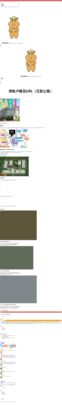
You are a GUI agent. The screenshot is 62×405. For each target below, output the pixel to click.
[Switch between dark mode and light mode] (1, 44)
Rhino (0, 245)
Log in (2, 327)
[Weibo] (2, 13)
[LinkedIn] (2, 339)
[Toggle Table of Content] (7, 123)
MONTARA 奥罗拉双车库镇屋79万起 (4, 241)
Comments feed (4, 328)
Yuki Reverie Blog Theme (8, 401)
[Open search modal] (0, 45)
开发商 (4, 320)
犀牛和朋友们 (5, 43)
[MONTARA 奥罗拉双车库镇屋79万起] (18, 239)
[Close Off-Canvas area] (0, 2)
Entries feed (3, 392)
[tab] (2, 320)
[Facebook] (0, 13)
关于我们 (1, 46)
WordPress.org (3, 329)
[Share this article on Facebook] (0, 182)
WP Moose (15, 401)
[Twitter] (1, 13)
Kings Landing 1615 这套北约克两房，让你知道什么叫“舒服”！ (8, 304)
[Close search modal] (0, 1)
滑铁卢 (12, 127)
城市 (1, 320)
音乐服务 (2, 4)
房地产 (2, 398)
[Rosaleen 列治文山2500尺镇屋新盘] (16, 269)
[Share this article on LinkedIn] (1, 182)
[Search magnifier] (61, 0)
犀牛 (2, 5)
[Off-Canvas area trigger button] (0, 80)
